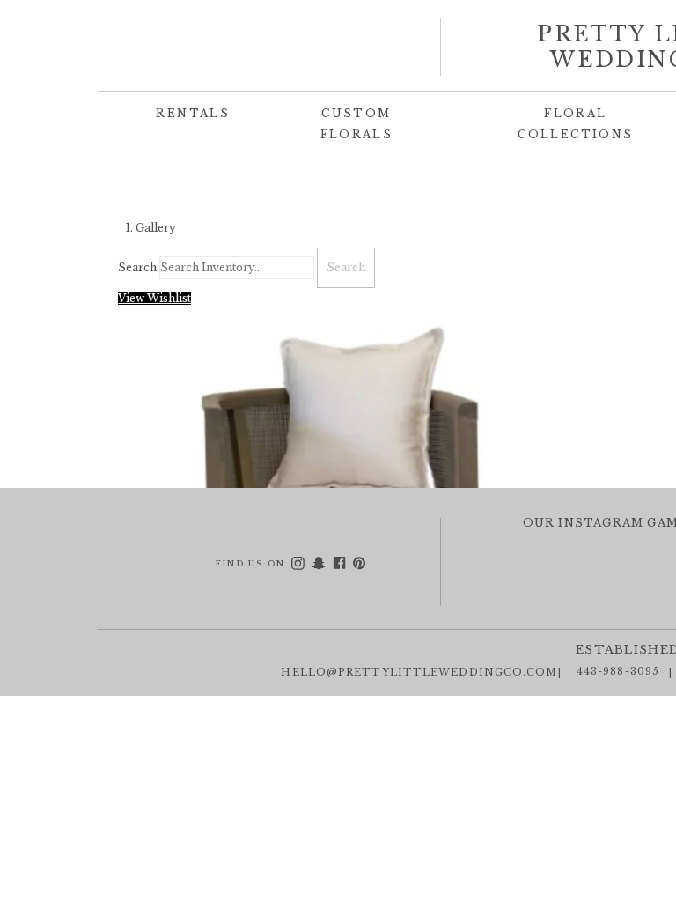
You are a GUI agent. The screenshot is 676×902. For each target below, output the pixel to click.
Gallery (156, 227)
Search (137, 267)
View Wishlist (154, 298)
